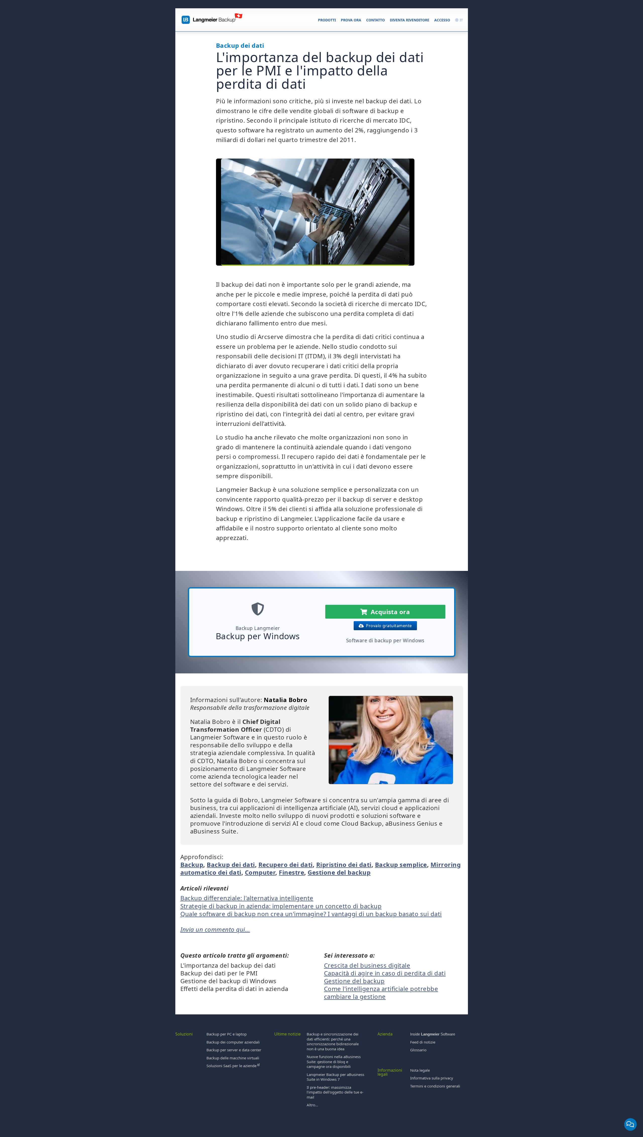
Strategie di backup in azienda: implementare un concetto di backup (281, 906)
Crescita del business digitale (367, 965)
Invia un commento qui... (215, 929)
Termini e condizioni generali (435, 1086)
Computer (260, 872)
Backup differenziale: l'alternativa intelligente (246, 898)
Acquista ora (388, 612)
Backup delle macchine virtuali (232, 1057)
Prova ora (351, 20)
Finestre (291, 872)
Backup (191, 864)
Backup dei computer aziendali (233, 1042)
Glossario (418, 1049)
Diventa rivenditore (409, 20)
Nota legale (420, 1070)
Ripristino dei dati (343, 864)
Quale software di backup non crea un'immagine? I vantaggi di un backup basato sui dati (311, 914)
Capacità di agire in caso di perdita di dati (385, 973)
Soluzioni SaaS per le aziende (231, 1065)
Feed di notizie (422, 1042)
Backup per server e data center (233, 1049)
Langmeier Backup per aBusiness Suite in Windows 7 (335, 1077)
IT (461, 20)
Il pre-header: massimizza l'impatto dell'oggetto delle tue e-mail (335, 1092)
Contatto (375, 20)
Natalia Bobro (285, 700)
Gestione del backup (339, 872)
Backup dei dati (231, 864)
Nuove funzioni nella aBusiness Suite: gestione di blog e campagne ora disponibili (334, 1061)
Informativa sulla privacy (431, 1077)
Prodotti (327, 20)
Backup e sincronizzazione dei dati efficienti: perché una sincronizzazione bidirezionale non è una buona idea (333, 1041)
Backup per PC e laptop (226, 1033)
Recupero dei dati (285, 864)
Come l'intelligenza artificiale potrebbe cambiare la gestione (381, 992)
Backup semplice (401, 864)
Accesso (442, 20)
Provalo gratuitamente (388, 625)
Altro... (312, 1104)
